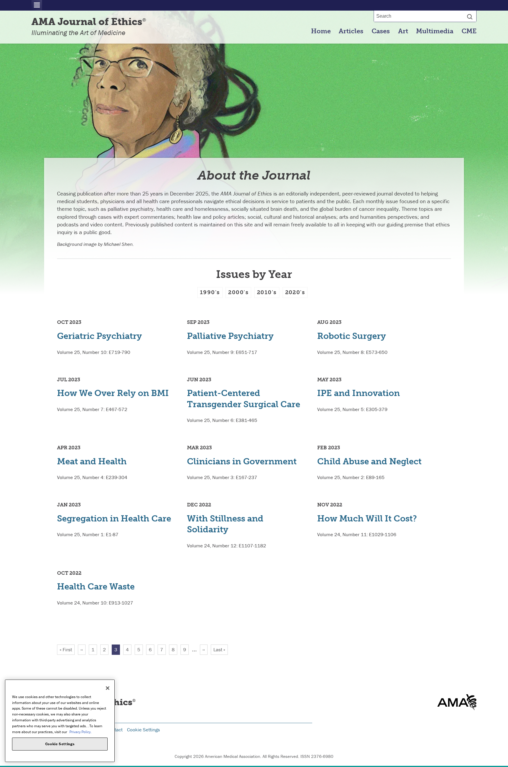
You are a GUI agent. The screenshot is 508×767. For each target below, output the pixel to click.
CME (469, 31)
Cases (381, 31)
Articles (351, 31)
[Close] (107, 688)
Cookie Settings (143, 729)
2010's (267, 292)
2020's (295, 292)
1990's (210, 292)
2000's (238, 292)
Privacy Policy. (80, 731)
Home (321, 31)
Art (403, 31)
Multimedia (434, 31)
